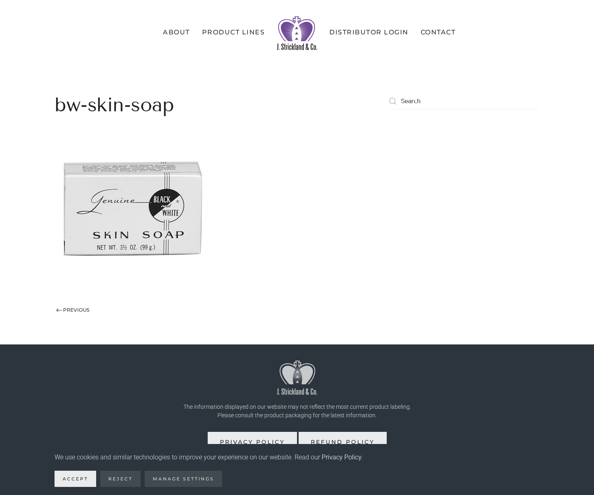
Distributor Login (369, 32)
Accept (75, 479)
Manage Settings (183, 479)
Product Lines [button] (233, 32)
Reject (120, 479)
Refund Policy (343, 442)
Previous (76, 310)
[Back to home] (297, 32)
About (176, 32)
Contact (438, 32)
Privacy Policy (252, 442)
